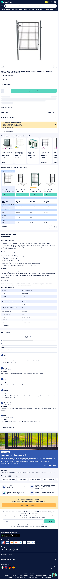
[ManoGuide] (54, 575)
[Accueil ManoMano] (22, 2)
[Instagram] (13, 549)
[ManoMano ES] (13, 567)
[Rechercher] (5, 6)
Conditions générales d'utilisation (16, 577)
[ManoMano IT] (2, 567)
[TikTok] (17, 549)
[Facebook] (6, 549)
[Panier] (55, 2)
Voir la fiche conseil (49, 465)
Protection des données (40, 575)
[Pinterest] (10, 549)
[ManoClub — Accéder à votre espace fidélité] (46, 2)
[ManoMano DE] (10, 567)
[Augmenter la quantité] (8, 91)
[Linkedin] (2, 549)
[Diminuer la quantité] (2, 91)
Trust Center (51, 575)
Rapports (40, 577)
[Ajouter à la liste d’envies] (55, 66)
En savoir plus (44, 526)
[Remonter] (53, 567)
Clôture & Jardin (9, 131)
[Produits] (2, 6)
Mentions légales (28, 575)
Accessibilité (48, 577)
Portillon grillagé (22, 472)
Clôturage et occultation (14, 472)
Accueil (2, 472)
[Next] (55, 227)
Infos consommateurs (31, 577)
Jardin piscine (8, 472)
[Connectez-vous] (51, 2)
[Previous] (50, 227)
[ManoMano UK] (6, 567)
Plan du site (20, 575)
